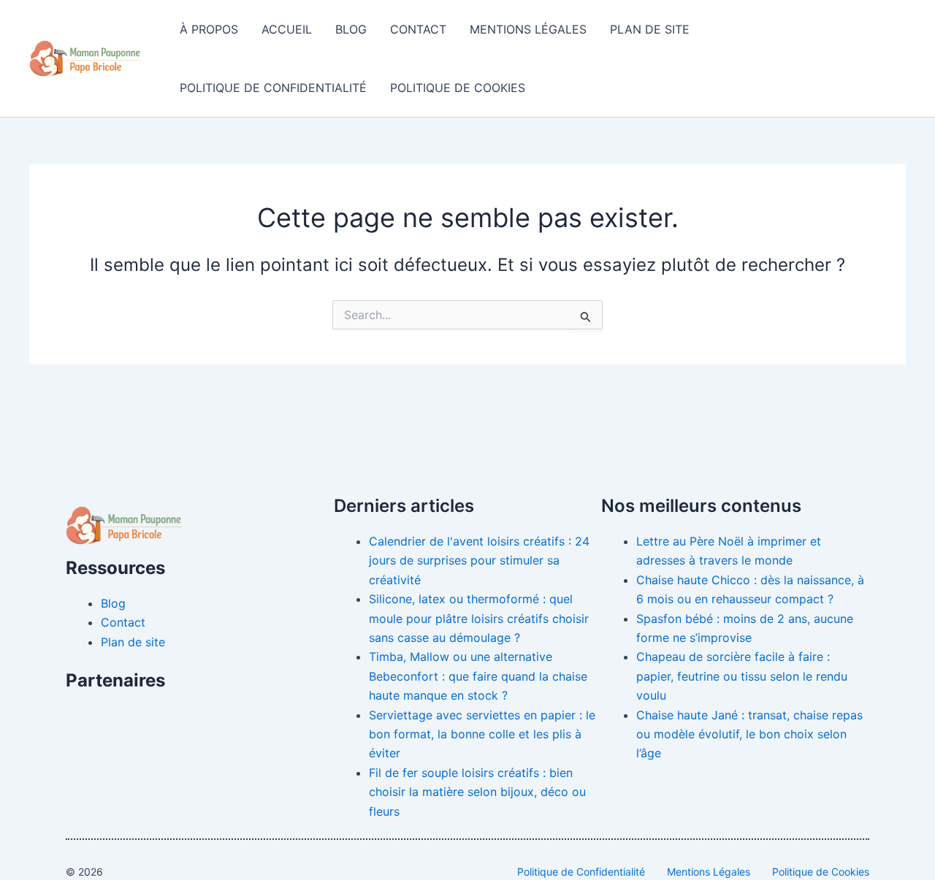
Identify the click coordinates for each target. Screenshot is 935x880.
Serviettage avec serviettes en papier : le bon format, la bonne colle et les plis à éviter (482, 734)
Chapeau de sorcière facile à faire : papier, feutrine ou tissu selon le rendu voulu (741, 676)
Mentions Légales (528, 29)
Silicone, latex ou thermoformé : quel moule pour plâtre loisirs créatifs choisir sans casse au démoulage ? (479, 618)
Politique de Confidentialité (273, 87)
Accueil (287, 29)
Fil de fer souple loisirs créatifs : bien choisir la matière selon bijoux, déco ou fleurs (477, 792)
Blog (351, 29)
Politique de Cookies (457, 87)
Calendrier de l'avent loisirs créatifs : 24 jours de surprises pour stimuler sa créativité (479, 560)
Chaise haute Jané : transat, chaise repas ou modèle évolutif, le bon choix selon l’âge (749, 734)
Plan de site (650, 29)
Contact (418, 29)
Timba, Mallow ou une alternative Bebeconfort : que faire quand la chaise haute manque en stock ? (478, 676)
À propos (209, 29)
